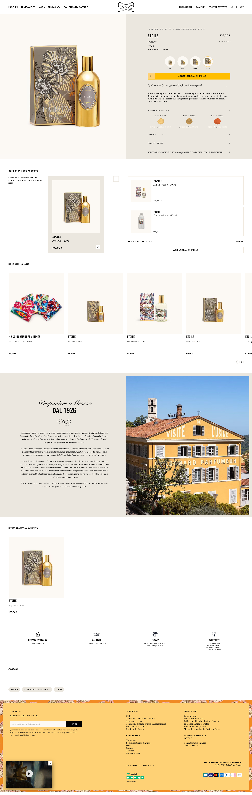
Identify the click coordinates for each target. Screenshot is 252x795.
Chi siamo (130, 740)
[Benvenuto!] (126, 6)
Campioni (201, 7)
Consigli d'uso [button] (156, 134)
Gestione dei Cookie (135, 729)
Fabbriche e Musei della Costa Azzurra (201, 721)
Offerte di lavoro (191, 745)
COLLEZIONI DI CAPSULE (76, 7)
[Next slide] (241, 362)
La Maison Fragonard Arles (196, 724)
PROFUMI (13, 7)
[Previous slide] (236, 362)
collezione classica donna (36, 689)
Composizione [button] (155, 143)
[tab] (189, 110)
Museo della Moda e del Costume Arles (202, 729)
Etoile (157, 181)
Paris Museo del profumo (195, 726)
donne (14, 689)
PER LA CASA (54, 7)
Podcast (129, 748)
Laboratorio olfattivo (193, 718)
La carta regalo (191, 716)
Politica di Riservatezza (136, 726)
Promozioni (186, 7)
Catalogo (130, 751)
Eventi (129, 745)
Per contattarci (133, 753)
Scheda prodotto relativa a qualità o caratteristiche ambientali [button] (185, 152)
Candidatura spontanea (195, 743)
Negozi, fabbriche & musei (138, 743)
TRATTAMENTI (28, 7)
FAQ (128, 716)
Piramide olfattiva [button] (158, 110)
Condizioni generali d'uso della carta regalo (146, 724)
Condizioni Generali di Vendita (140, 718)
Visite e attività (218, 7)
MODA (41, 7)
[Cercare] (232, 7)
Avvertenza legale (134, 721)
